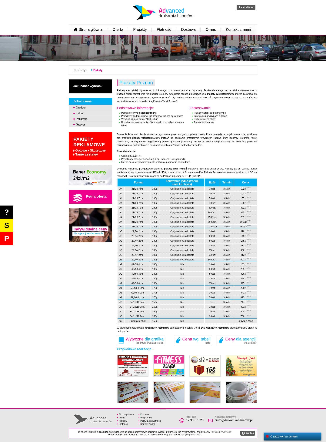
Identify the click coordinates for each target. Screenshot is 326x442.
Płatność (164, 29)
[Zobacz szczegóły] (90, 175)
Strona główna (90, 29)
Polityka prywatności (150, 421)
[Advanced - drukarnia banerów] (163, 4)
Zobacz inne (82, 101)
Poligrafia (81, 118)
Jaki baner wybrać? (87, 86)
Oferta (117, 29)
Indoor (80, 113)
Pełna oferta (96, 196)
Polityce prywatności (221, 432)
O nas (211, 29)
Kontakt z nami (238, 29)
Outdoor (81, 107)
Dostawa (188, 29)
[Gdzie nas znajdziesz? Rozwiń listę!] (163, 408)
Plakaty (97, 70)
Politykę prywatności (191, 434)
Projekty (140, 29)
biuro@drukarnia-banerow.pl (234, 420)
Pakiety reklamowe (89, 146)
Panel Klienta (246, 7)
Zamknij (248, 433)
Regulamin (146, 417)
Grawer (80, 124)
